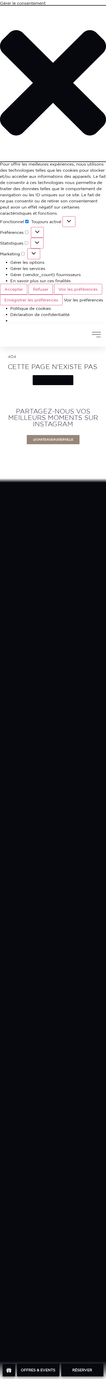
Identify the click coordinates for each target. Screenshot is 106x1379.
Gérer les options (27, 262)
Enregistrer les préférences (31, 300)
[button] (53, 83)
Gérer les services (27, 268)
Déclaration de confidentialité (39, 314)
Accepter (13, 289)
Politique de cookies (30, 308)
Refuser (40, 289)
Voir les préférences (78, 289)
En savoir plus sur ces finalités (40, 280)
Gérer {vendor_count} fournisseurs (45, 274)
